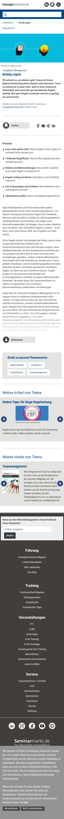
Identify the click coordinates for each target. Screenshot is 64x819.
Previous (4, 419)
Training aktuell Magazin (32, 592)
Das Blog (32, 572)
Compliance (36, 365)
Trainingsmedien (32, 597)
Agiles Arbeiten (17, 365)
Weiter (9, 535)
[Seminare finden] (32, 743)
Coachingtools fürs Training (32, 649)
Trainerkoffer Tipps (32, 607)
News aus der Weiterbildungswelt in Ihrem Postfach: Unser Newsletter (29, 521)
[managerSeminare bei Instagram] (22, 725)
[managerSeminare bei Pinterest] (52, 725)
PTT (32, 624)
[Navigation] (59, 5)
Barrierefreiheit (32, 691)
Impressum (32, 701)
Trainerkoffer (32, 602)
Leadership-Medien (32, 562)
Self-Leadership (32, 567)
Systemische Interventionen (32, 659)
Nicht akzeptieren (32, 808)
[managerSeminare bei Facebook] (32, 725)
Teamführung (16, 372)
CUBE (32, 629)
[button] (16, 126)
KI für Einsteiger (32, 644)
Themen (32, 706)
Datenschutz (32, 696)
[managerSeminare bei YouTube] (42, 725)
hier (26, 802)
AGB (32, 686)
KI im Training (32, 639)
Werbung (32, 711)
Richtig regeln (24, 23)
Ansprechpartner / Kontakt (32, 681)
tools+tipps (32, 634)
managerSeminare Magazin (32, 557)
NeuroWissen (32, 654)
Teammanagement (38, 372)
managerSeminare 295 (12, 107)
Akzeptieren (11, 808)
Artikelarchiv (7, 23)
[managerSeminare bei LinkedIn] (12, 725)
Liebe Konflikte (32, 664)
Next (60, 419)
